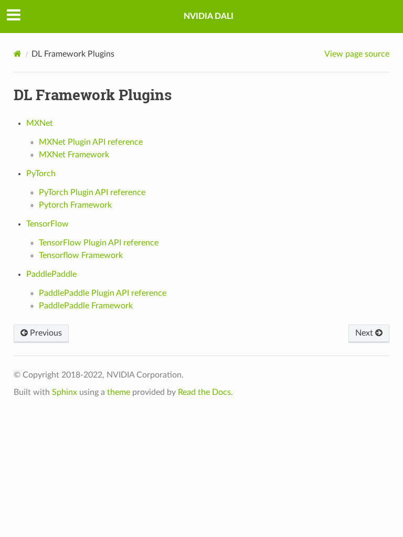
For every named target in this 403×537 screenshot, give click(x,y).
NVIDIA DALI (209, 16)
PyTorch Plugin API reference (92, 192)
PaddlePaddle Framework (86, 306)
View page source (356, 54)
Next (365, 333)
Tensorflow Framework (81, 255)
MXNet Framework (74, 155)
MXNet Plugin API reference (91, 142)
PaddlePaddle (51, 274)
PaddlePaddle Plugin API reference (102, 293)
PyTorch (41, 173)
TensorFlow (47, 224)
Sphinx (64, 392)
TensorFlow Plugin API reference (98, 243)
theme (118, 392)
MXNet (39, 123)
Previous (45, 333)
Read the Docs (204, 392)
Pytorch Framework (75, 205)
